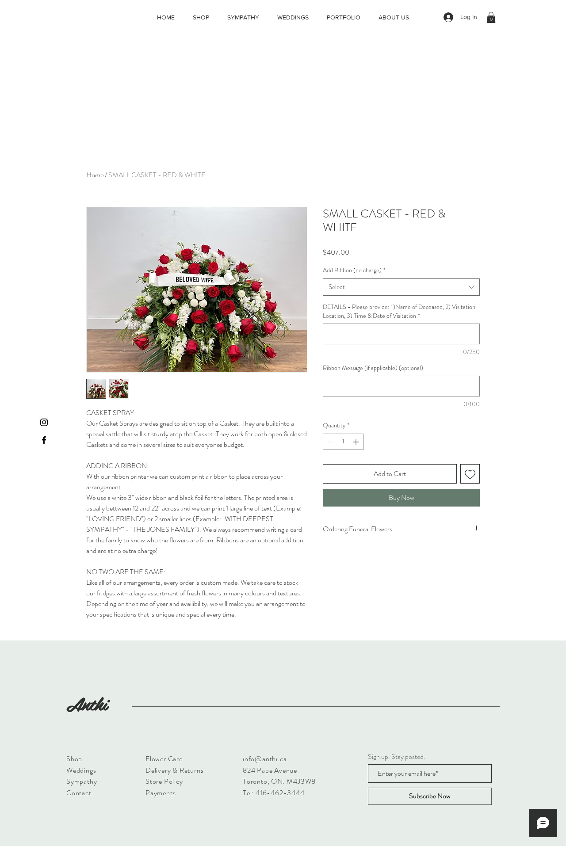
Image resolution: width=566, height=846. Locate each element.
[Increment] (356, 442)
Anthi (86, 703)
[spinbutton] (343, 442)
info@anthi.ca (265, 759)
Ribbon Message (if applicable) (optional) (373, 368)
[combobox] (401, 287)
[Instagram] (44, 422)
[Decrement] (329, 442)
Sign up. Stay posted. (396, 756)
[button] (491, 17)
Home (94, 175)
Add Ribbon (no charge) (354, 270)
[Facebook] (44, 440)
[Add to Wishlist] (470, 474)
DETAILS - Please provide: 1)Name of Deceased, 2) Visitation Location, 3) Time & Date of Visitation (399, 311)
